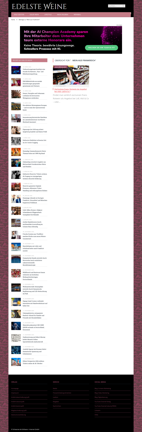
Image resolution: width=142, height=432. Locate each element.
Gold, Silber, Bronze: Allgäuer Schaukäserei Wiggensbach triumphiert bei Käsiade (32, 212)
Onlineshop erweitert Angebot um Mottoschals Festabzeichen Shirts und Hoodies (34, 164)
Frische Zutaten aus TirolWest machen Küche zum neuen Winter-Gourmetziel (34, 236)
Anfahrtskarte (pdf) (17, 406)
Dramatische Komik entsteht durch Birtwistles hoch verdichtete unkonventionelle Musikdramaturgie (35, 261)
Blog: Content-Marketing (103, 388)
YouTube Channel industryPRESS (105, 406)
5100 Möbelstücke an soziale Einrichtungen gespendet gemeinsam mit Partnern (32, 83)
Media (55, 388)
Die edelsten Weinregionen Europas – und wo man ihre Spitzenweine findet (35, 107)
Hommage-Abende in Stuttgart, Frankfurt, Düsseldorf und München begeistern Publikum (35, 200)
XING (96, 415)
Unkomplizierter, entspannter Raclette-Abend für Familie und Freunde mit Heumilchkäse (33, 315)
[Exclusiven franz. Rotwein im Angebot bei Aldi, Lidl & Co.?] (71, 74)
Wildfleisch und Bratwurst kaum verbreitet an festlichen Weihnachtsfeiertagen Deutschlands (34, 275)
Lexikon (55, 397)
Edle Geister (19, 14)
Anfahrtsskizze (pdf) (17, 402)
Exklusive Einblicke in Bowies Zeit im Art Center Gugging (34, 141)
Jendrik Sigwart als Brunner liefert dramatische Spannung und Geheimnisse (34, 351)
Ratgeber (56, 402)
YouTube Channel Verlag (103, 402)
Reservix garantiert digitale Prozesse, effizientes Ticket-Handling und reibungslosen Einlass (35, 188)
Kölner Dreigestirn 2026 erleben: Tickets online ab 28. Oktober (33, 362)
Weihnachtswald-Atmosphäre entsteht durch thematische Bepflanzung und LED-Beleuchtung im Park (35, 290)
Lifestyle (48, 14)
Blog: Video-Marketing (102, 393)
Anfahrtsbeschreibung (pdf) (20, 397)
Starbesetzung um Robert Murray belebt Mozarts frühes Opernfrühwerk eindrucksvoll (34, 339)
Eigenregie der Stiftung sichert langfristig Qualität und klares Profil (35, 130)
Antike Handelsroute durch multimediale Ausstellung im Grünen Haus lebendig (33, 224)
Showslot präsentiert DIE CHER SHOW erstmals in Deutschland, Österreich (33, 327)
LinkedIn (97, 410)
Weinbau (77, 14)
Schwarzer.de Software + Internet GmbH (26, 429)
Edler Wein (34, 14)
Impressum (15, 393)
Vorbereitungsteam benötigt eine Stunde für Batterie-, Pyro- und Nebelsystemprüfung (34, 71)
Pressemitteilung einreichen (62, 393)
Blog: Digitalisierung (101, 397)
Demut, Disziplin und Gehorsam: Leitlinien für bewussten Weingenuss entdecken (34, 95)
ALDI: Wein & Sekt (60, 67)
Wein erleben (62, 14)
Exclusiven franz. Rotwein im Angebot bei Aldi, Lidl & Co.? (70, 90)
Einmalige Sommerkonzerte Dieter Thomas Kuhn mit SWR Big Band (34, 152)
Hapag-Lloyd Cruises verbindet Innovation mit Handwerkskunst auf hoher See (35, 303)
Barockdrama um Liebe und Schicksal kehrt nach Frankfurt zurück (33, 248)
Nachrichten (57, 406)
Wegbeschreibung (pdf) (19, 410)
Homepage (15, 388)
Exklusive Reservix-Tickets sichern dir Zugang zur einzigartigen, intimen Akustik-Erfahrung (35, 176)
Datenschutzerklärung (18, 415)
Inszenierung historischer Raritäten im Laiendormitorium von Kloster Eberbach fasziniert (35, 119)
